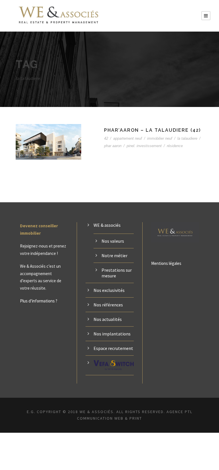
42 (106, 138)
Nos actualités (108, 319)
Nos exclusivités (109, 290)
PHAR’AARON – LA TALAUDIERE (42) (152, 130)
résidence (175, 146)
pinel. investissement (144, 146)
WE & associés (107, 225)
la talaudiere (187, 138)
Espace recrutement (113, 348)
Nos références (108, 305)
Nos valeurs (113, 241)
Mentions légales (166, 263)
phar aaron (112, 146)
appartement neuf (127, 138)
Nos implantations (112, 334)
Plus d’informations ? (38, 301)
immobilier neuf (159, 138)
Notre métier (114, 255)
